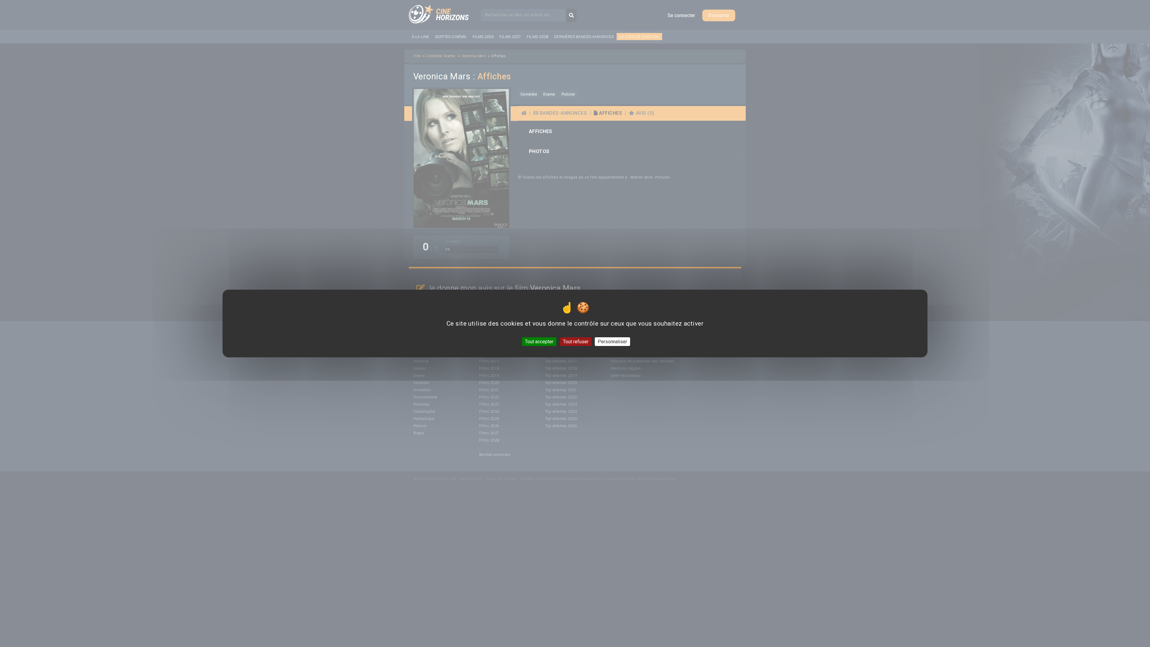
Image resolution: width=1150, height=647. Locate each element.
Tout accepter (539, 341)
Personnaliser (612, 341)
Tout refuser (575, 341)
